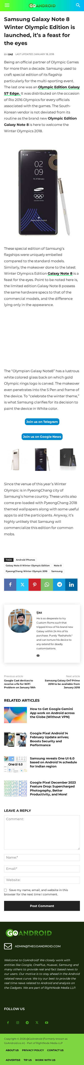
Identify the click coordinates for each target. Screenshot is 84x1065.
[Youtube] (47, 1023)
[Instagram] (18, 1023)
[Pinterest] (35, 585)
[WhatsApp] (47, 585)
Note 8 (58, 565)
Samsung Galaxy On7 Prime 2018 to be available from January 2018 (62, 684)
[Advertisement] (42, 338)
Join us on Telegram (42, 422)
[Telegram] (59, 585)
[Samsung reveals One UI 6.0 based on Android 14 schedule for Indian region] (15, 764)
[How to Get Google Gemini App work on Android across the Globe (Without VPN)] (15, 715)
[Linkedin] (71, 585)
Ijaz (10, 54)
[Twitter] (22, 585)
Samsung (57, 571)
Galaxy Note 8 (60, 273)
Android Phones (25, 559)
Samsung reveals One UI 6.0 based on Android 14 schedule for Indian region (53, 762)
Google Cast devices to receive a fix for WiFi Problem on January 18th (19, 684)
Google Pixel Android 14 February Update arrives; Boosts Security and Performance (49, 739)
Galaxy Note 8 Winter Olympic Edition (28, 565)
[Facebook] (10, 585)
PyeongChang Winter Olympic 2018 (26, 571)
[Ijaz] (20, 633)
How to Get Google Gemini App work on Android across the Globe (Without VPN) (52, 713)
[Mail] (38, 654)
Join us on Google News (42, 437)
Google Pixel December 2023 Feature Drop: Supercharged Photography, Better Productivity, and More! (53, 788)
